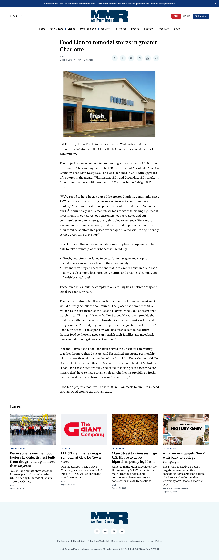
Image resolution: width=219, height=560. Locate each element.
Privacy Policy (154, 541)
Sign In (187, 16)
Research (106, 29)
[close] (215, 3)
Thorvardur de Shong (175, 488)
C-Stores (121, 29)
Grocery (149, 29)
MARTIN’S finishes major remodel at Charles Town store (81, 457)
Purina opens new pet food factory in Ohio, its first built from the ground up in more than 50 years (32, 459)
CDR (176, 16)
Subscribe (201, 16)
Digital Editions (119, 541)
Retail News (56, 29)
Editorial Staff (78, 541)
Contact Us (63, 541)
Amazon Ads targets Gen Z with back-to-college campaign (184, 457)
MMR (62, 56)
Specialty (163, 29)
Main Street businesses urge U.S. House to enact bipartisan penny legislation (134, 457)
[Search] (22, 16)
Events (135, 29)
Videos (71, 29)
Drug (177, 29)
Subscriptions (137, 541)
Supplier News (88, 29)
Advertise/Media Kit (98, 541)
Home (42, 29)
